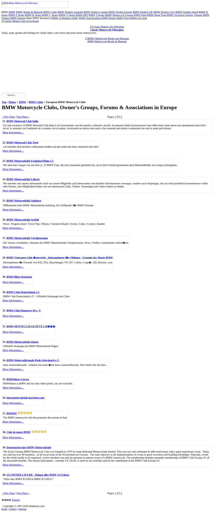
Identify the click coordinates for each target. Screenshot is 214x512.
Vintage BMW (201, 15)
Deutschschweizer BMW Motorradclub (29, 447)
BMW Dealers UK (143, 12)
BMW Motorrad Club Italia (22, 121)
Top (4, 102)
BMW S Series (96, 15)
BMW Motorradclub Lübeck (23, 179)
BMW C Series (50, 15)
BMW (12, 12)
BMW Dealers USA (164, 12)
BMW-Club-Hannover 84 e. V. (24, 310)
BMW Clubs (50, 12)
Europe (16, 499)
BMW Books (109, 18)
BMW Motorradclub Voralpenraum (27, 238)
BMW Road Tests (156, 15)
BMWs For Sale (138, 18)
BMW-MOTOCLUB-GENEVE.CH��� (31, 326)
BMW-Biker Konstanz (19, 276)
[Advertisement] (101, 69)
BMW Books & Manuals (29, 12)
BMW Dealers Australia (70, 12)
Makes (12, 102)
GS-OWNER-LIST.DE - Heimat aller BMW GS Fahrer (38, 474)
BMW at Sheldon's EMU (64, 18)
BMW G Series (67, 15)
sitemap (22, 509)
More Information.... (13, 132)
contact (13, 509)
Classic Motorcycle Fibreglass (107, 29)
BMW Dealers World (187, 12)
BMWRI (12, 413)
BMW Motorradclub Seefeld (23, 219)
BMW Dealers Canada (96, 12)
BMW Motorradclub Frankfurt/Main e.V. (30, 160)
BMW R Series (33, 15)
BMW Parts (140, 15)
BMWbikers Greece (18, 379)
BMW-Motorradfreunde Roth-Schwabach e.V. (33, 360)
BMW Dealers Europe (120, 12)
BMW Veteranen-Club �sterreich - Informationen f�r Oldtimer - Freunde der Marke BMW (60, 257)
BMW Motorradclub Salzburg (24, 200)
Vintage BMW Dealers (13, 18)
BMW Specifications (90, 18)
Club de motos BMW (19, 432)
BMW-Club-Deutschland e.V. (23, 292)
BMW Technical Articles (180, 15)
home (4, 509)
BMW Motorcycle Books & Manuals (107, 41)
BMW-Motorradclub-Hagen (22, 341)
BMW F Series (16, 15)
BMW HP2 (82, 15)
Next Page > (23, 116)
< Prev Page (8, 116)
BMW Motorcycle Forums (119, 15)
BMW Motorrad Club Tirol (22, 142)
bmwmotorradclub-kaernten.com (25, 397)
